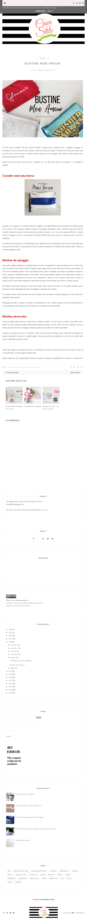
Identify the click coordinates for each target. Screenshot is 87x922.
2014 (10, 690)
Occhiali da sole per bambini (20, 661)
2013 (10, 693)
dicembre (14, 645)
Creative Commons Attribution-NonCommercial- (24, 603)
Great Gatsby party (23, 840)
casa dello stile (20, 874)
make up (67, 874)
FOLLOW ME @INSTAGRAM (43, 900)
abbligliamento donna (39, 871)
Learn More (40, 11)
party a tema (34, 878)
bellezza (75, 871)
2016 (10, 684)
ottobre (14, 651)
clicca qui (44, 510)
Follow (8, 736)
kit (25, 367)
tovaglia (18, 882)
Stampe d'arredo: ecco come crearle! (51, 407)
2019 (10, 674)
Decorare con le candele (25, 794)
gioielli (59, 874)
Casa (9, 871)
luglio (13, 668)
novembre (15, 648)
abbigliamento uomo (21, 871)
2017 (10, 680)
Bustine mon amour (17, 665)
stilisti (69, 878)
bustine (42, 58)
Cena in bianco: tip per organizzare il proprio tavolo (35, 829)
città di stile (33, 874)
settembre (15, 654)
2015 (10, 687)
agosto (13, 657)
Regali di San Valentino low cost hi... (14, 407)
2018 (10, 677)
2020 (11, 671)
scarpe (44, 878)
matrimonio (11, 878)
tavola (9, 882)
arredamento (64, 871)
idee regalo (19, 367)
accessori (53, 871)
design (42, 874)
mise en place (23, 878)
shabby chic (53, 878)
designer (51, 874)
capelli (9, 874)
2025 (11, 629)
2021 (10, 642)
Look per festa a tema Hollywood (28, 806)
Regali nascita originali (32, 406)
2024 (11, 632)
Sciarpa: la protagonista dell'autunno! (30, 817)
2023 (10, 636)
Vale (34, 70)
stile (37, 367)
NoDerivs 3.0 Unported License (18, 606)
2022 (10, 639)
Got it (50, 11)
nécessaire (31, 367)
